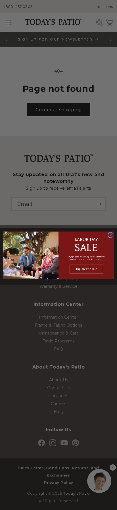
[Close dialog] (110, 234)
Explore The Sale (86, 269)
